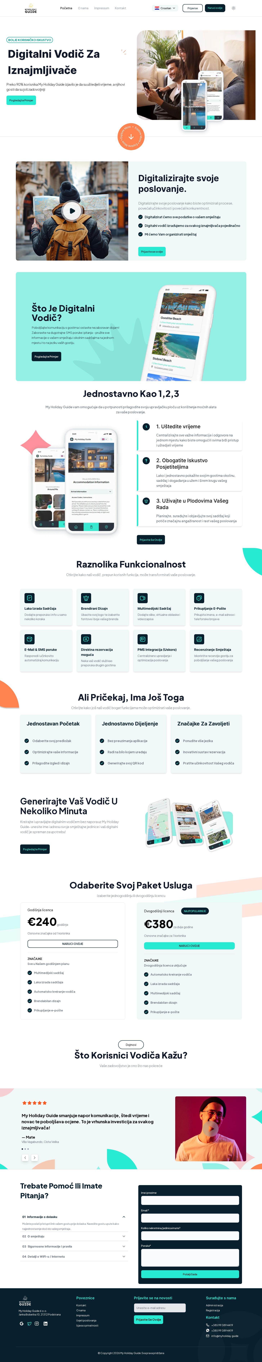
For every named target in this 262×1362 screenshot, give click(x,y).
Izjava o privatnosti (87, 1325)
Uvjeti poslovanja (86, 1320)
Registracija (213, 1310)
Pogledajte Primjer (21, 100)
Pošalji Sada (190, 1274)
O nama (83, 8)
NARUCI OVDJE (72, 944)
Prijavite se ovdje (152, 251)
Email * (145, 1210)
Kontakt (120, 8)
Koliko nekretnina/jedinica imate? (160, 1228)
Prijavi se (193, 8)
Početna (66, 8)
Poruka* (146, 1245)
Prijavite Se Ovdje (151, 539)
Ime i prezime (148, 1192)
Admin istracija (214, 1305)
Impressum (101, 8)
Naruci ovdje (215, 7)
